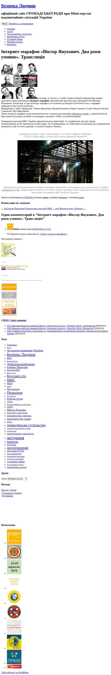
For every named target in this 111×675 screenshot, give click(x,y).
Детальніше (7, 496)
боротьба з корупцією (17, 413)
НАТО (9, 386)
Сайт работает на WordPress (14, 672)
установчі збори (16, 461)
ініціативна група (17, 467)
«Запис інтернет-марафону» (53, 234)
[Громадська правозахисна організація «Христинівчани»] (14, 603)
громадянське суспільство (26, 425)
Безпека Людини (18, 5)
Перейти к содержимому (21, 23)
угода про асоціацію (15, 459)
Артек (9, 348)
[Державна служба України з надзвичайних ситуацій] (14, 558)
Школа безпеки (16, 409)
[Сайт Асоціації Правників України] (14, 648)
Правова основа (15, 42)
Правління (14, 393)
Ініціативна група (15, 36)
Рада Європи (11, 396)
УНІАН (10, 402)
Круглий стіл (16, 376)
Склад (10, 31)
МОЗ (9, 383)
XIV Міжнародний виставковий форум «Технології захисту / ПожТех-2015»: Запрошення (51, 326)
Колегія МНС (13, 370)
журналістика (11, 431)
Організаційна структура (19, 34)
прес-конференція (14, 454)
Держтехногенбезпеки (21, 364)
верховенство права (19, 418)
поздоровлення (17, 448)
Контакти (11, 44)
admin (45, 197)
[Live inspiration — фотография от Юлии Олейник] (14, 633)
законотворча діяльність (20, 433)
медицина (11, 445)
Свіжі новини (17, 320)
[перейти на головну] (14, 543)
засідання (15, 437)
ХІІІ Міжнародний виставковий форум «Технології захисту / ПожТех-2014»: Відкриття (50, 328)
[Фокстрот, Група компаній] (14, 667)
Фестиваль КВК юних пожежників (19, 404)
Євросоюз (12, 345)
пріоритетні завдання (15, 456)
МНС (11, 380)
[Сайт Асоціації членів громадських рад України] (14, 663)
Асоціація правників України (25, 350)
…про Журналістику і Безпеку (69, 208)
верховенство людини (19, 415)
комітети (12, 441)
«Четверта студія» (80, 113)
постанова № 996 (15, 451)
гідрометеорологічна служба (18, 428)
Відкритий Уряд (12, 361)
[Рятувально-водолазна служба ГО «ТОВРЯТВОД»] (14, 618)
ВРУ (9, 358)
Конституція (11, 373)
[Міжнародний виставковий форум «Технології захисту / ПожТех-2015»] (14, 573)
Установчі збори (15, 39)
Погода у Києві (8, 490)
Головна (11, 29)
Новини (63, 197)
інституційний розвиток (15, 465)
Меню (4, 24)
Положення (13, 389)
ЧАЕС (10, 407)
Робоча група (15, 398)
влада (81, 197)
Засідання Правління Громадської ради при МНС (26, 208)
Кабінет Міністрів (17, 367)
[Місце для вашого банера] (14, 588)
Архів (4, 478)
